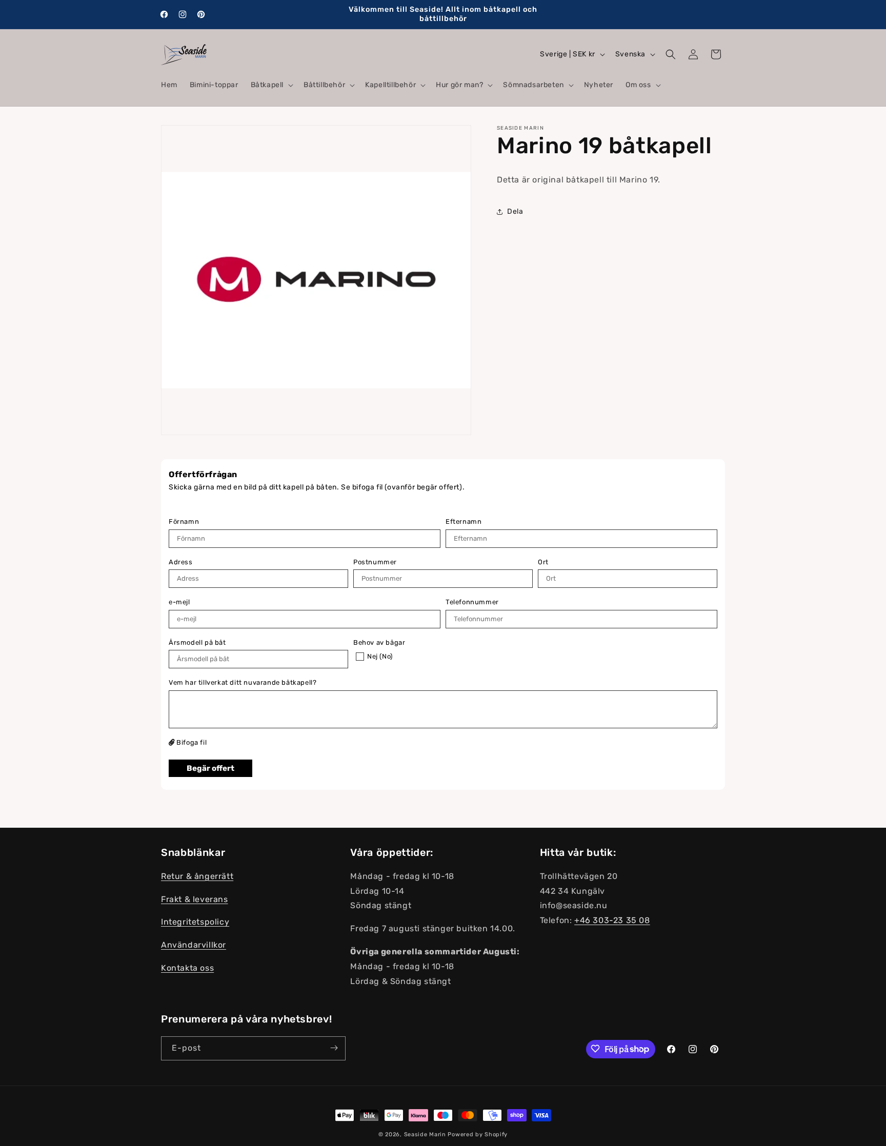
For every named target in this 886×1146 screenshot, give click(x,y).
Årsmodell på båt (197, 642)
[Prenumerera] (334, 1048)
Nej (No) (380, 656)
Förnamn (184, 521)
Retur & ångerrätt (197, 877)
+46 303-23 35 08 (612, 921)
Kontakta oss (187, 968)
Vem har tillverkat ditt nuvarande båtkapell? (242, 682)
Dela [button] (515, 211)
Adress (181, 562)
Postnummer (375, 562)
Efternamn (463, 521)
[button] (271, 85)
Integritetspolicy (195, 922)
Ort (543, 562)
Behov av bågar (379, 642)
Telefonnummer (472, 602)
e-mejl (179, 602)
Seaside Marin (425, 1134)
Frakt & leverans (194, 899)
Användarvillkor (193, 945)
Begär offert (210, 768)
